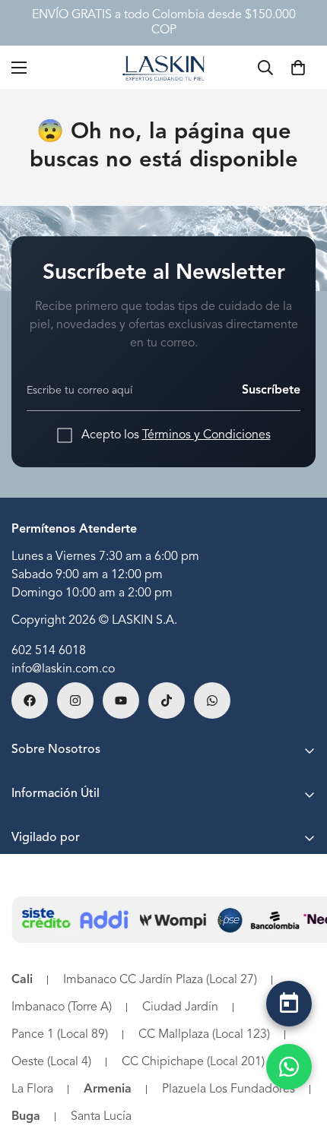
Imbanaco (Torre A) (61, 1007)
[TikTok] (166, 700)
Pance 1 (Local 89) (59, 1035)
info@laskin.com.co (63, 669)
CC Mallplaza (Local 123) (204, 1035)
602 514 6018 (48, 651)
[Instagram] (75, 700)
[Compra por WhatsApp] (289, 1066)
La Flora (32, 1089)
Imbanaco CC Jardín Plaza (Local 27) (160, 980)
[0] (298, 67)
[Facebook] (29, 700)
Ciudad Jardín (180, 1007)
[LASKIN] (163, 67)
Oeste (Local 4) (51, 1062)
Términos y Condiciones (206, 435)
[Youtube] (121, 700)
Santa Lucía (101, 1117)
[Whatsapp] (212, 700)
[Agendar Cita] (289, 1003)
